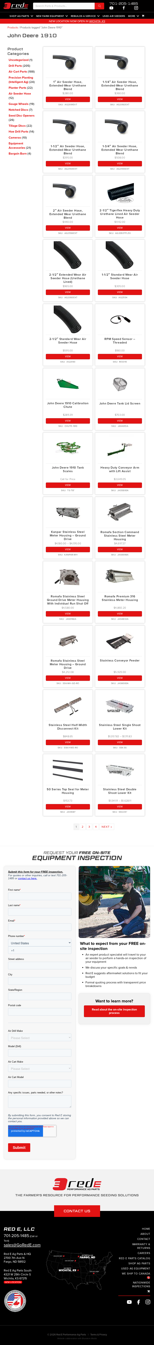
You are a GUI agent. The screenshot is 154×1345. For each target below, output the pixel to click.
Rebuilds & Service (83, 16)
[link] (17, 1259)
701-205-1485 (123, 3)
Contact (143, 1239)
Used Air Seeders (114, 16)
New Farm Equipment (50, 16)
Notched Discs (18, 110)
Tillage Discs (17, 126)
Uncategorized (19, 60)
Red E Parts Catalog (134, 1258)
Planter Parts (17, 88)
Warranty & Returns (141, 1246)
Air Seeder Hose (20, 94)
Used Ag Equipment (135, 1268)
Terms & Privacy (98, 1334)
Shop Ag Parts (19, 16)
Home (146, 1228)
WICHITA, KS (97, 21)
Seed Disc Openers (22, 116)
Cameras (15, 138)
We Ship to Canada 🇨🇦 (136, 1275)
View (68, 99)
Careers (144, 1253)
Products (13, 27)
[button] (99, 6)
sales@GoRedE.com (22, 1244)
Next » (107, 826)
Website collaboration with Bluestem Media (77, 1338)
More (131, 16)
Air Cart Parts (18, 72)
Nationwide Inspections (141, 1284)
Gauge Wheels (19, 104)
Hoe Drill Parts (18, 132)
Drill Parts (15, 66)
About (145, 1234)
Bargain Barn (18, 154)
